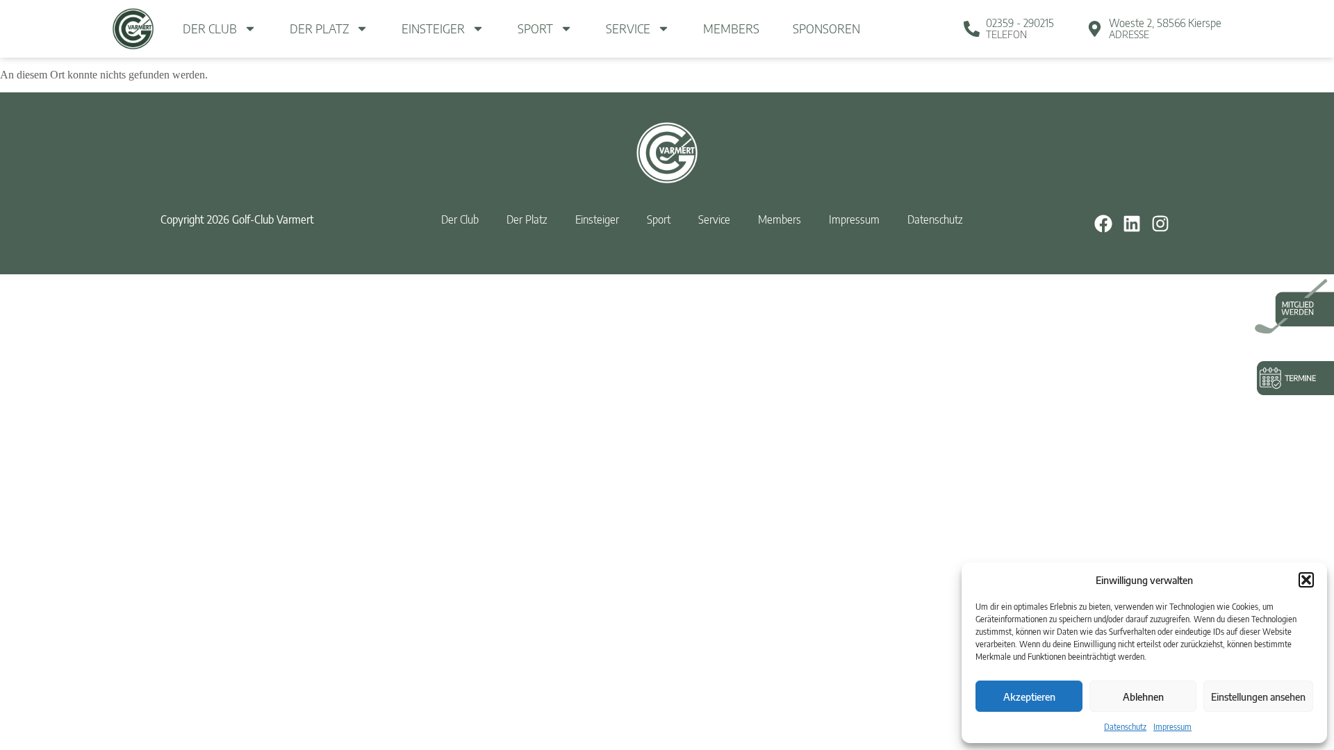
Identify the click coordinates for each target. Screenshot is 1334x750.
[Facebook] (1102, 222)
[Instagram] (1160, 222)
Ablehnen (1143, 696)
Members (731, 28)
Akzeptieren (1029, 696)
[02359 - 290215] (972, 29)
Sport (535, 28)
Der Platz (319, 28)
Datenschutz (1125, 727)
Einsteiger (433, 28)
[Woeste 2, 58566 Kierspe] (1095, 29)
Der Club (210, 28)
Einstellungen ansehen (1258, 696)
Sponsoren (826, 28)
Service (628, 28)
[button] (1306, 580)
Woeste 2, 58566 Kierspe (1165, 23)
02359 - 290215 (1020, 23)
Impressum (1172, 727)
